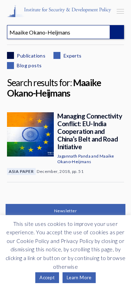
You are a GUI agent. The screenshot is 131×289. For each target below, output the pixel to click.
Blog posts (29, 65)
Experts (71, 56)
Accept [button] (46, 277)
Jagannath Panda (73, 156)
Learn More (79, 277)
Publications (30, 56)
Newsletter (65, 210)
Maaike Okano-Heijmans (85, 158)
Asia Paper (21, 171)
